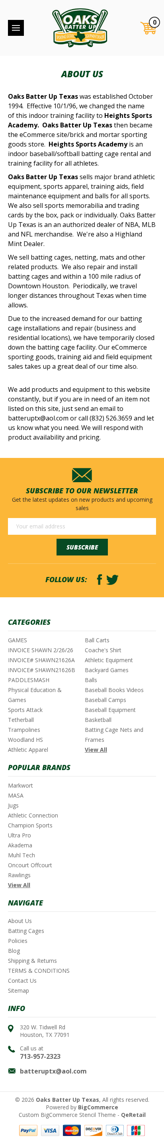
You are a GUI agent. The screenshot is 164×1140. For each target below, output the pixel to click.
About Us (20, 921)
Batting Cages (26, 931)
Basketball (98, 719)
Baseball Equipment (110, 710)
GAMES (17, 640)
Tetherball (21, 719)
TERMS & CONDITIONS (39, 970)
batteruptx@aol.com (53, 1071)
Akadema (20, 845)
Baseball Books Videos (114, 690)
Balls (91, 680)
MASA (15, 795)
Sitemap (18, 990)
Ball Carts (97, 640)
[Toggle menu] (16, 28)
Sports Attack (25, 710)
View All (96, 749)
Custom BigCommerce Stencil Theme (67, 1114)
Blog (14, 950)
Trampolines (24, 729)
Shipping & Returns (32, 960)
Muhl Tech (21, 855)
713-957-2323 (40, 1056)
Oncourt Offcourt (30, 865)
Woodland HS (25, 739)
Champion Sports (30, 825)
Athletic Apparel (28, 749)
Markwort (20, 785)
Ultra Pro (19, 835)
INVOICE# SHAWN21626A (41, 660)
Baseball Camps (105, 700)
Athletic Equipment (109, 660)
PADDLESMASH (28, 680)
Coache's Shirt (103, 650)
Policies (17, 940)
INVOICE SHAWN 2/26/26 (40, 650)
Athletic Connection (33, 815)
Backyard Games (107, 670)
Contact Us (22, 980)
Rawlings (19, 875)
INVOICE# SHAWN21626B (41, 670)
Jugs (13, 805)
